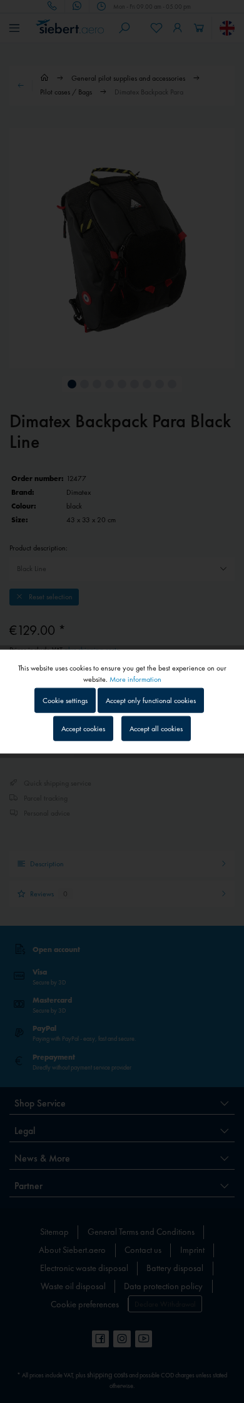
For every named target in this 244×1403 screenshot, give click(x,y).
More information (135, 679)
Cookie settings (65, 700)
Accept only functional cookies (151, 700)
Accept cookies (83, 729)
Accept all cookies (156, 729)
